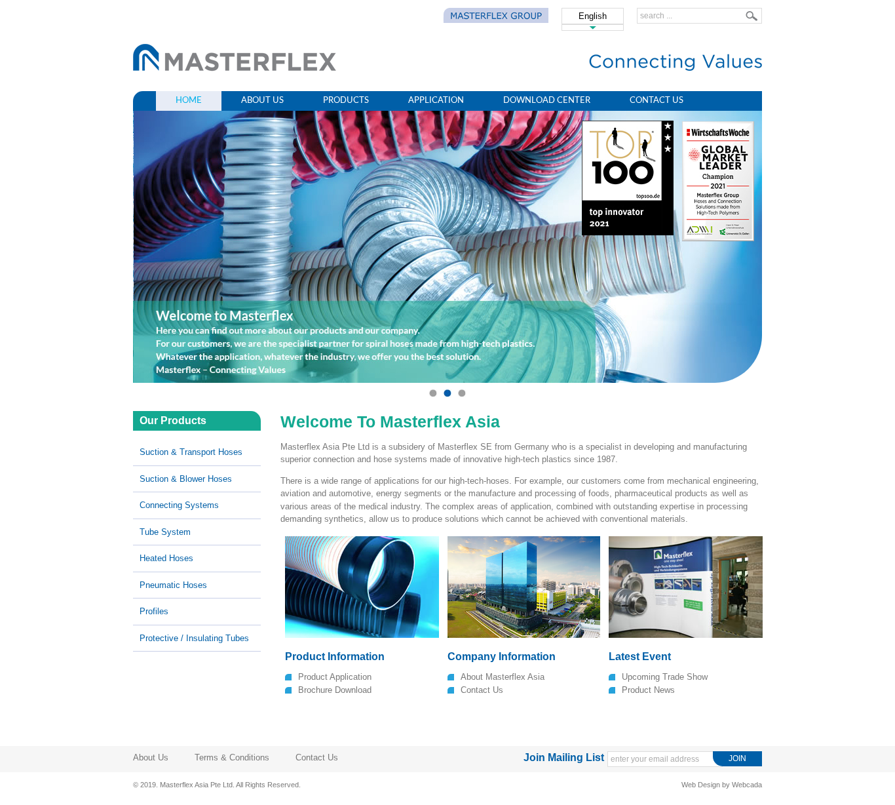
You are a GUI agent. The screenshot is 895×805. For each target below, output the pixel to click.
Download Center (546, 100)
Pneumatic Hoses (173, 585)
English (593, 16)
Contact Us (656, 100)
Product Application (334, 677)
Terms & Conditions (232, 757)
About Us (262, 100)
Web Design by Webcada (721, 785)
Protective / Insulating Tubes (194, 638)
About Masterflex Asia (502, 677)
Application (436, 100)
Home (189, 100)
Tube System (165, 532)
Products (346, 100)
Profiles (154, 611)
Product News (648, 690)
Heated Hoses (166, 558)
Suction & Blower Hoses (186, 479)
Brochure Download (334, 690)
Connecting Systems (179, 505)
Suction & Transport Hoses (191, 452)
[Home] (234, 68)
